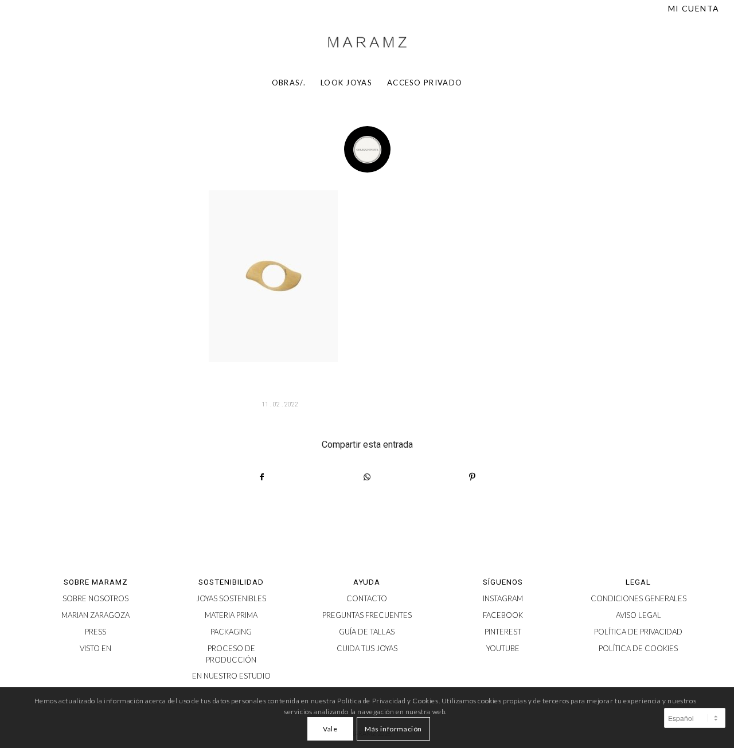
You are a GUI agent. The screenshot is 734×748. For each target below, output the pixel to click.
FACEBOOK (503, 615)
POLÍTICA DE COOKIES (638, 648)
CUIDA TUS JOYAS (367, 648)
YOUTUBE (503, 648)
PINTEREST (503, 631)
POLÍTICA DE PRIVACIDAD (638, 631)
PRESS (95, 631)
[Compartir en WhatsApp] (367, 476)
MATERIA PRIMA (231, 615)
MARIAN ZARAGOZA (95, 615)
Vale (330, 728)
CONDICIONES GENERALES (638, 598)
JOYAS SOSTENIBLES (231, 598)
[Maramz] (367, 42)
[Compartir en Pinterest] (472, 476)
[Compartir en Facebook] (261, 476)
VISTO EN (95, 648)
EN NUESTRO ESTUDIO (231, 675)
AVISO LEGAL (638, 615)
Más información (393, 728)
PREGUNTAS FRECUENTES (367, 615)
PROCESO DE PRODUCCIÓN (231, 654)
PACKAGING (231, 631)
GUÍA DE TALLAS (367, 631)
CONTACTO (366, 598)
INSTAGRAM (503, 598)
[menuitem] (691, 8)
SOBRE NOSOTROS (95, 598)
